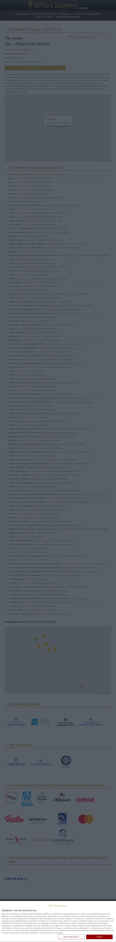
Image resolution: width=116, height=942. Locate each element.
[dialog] (58, 921)
